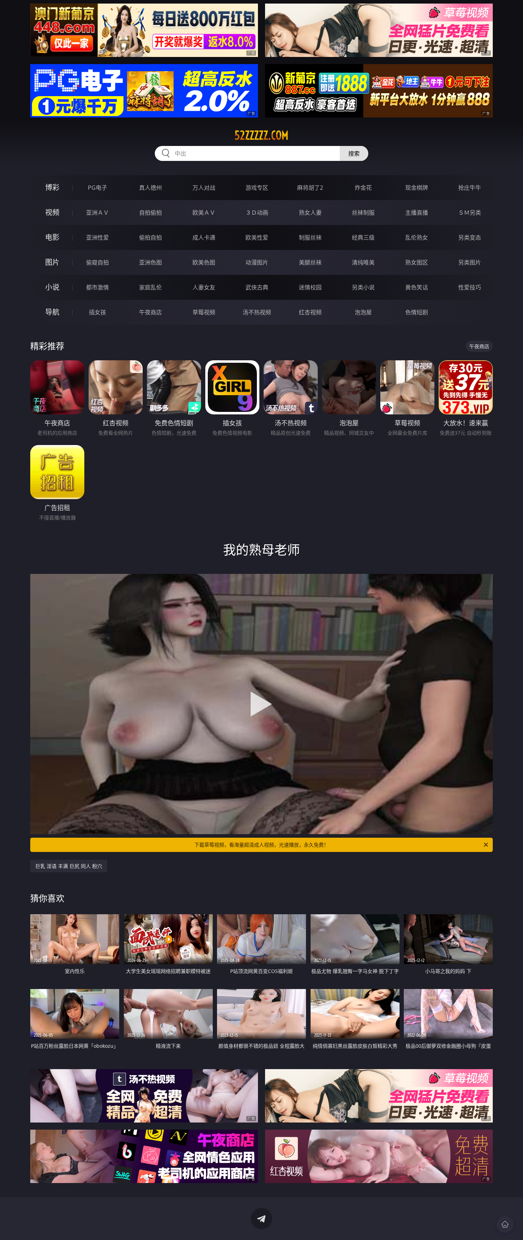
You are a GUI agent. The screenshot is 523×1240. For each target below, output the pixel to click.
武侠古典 (256, 287)
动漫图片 (256, 262)
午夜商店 (150, 312)
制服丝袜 (310, 237)
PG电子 (97, 188)
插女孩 (97, 312)
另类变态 (469, 237)
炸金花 (363, 188)
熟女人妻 (310, 212)
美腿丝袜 (310, 262)
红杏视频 (310, 312)
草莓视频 (203, 312)
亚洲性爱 (97, 237)
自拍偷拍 (150, 212)
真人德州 (150, 188)
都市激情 (97, 287)
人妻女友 (203, 287)
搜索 (354, 153)
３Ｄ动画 (256, 212)
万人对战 (203, 188)
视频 (52, 212)
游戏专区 (256, 188)
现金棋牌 (416, 188)
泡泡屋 (363, 312)
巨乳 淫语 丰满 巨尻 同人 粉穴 (68, 866)
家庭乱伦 (150, 287)
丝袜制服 (363, 212)
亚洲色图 (150, 262)
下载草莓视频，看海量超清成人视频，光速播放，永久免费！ (261, 844)
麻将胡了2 (310, 188)
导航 (52, 312)
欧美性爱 (256, 237)
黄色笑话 (416, 287)
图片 (52, 262)
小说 (52, 287)
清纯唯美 (363, 262)
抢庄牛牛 (469, 188)
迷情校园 (310, 287)
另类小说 (363, 287)
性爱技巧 (469, 287)
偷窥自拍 (97, 262)
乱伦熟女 (416, 237)
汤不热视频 (257, 312)
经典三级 (363, 237)
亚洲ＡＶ (97, 212)
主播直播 (416, 212)
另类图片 (469, 262)
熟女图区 (416, 262)
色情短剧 (416, 312)
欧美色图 (203, 262)
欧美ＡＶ (203, 212)
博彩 (52, 187)
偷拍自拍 (150, 237)
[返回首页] (504, 1224)
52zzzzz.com (261, 135)
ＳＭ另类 (469, 212)
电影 (52, 237)
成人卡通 (203, 237)
